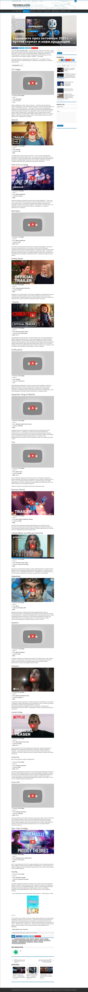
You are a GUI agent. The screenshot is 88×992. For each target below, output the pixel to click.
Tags (68, 65)
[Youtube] (64, 1)
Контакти (41, 1)
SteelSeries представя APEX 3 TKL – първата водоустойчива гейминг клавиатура (44, 961)
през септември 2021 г (22, 50)
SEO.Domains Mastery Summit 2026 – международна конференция (69, 83)
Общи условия (34, 1)
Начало (24, 1)
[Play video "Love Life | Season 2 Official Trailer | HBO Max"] (32, 796)
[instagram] (67, 1)
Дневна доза (56, 11)
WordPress (45, 989)
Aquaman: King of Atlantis (20, 939)
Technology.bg (14, 989)
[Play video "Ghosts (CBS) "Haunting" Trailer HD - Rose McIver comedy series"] (32, 133)
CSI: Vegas (37, 939)
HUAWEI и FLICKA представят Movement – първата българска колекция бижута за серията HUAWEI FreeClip (66, 96)
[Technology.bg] (21, 5)
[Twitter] (62, 1)
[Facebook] (62, 60)
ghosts (46, 939)
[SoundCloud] (66, 1)
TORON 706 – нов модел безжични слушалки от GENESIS (69, 69)
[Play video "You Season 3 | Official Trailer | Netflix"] (32, 456)
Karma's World (47, 940)
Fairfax (42, 939)
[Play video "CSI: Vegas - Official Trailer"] (32, 83)
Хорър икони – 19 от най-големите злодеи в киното (46, 976)
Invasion (41, 940)
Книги (68, 11)
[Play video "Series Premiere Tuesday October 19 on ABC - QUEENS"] (32, 636)
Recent (59, 65)
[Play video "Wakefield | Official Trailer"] (32, 590)
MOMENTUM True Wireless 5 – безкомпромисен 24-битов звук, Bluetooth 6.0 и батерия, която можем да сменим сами (66, 76)
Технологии (19, 11)
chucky (31, 939)
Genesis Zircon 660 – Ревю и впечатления (68, 89)
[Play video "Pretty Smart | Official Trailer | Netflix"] (32, 272)
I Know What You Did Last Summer (25, 940)
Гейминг (33, 11)
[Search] (76, 1)
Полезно (40, 11)
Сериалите (13, 50)
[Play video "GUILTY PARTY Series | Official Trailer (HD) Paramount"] (32, 363)
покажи (20, 65)
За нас (29, 1)
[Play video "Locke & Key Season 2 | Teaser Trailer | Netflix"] (32, 726)
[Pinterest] (63, 1)
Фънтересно (47, 11)
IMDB (42, 893)
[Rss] (59, 1)
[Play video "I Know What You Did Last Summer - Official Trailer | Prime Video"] (32, 546)
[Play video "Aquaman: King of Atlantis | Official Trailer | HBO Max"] (32, 408)
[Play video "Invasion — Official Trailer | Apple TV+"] (32, 680)
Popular (63, 65)
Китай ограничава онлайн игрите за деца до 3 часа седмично (19, 961)
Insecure (35, 940)
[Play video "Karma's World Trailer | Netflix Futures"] (32, 503)
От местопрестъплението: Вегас (19, 943)
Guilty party (15, 940)
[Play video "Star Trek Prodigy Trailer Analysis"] (32, 842)
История (63, 11)
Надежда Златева (17, 44)
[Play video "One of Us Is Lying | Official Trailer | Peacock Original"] (32, 178)
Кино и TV (27, 11)
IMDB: (13, 102)
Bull (28, 939)
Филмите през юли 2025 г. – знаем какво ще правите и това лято (19, 976)
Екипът (60, 989)
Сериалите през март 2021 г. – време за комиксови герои (32, 976)
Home (15, 35)
